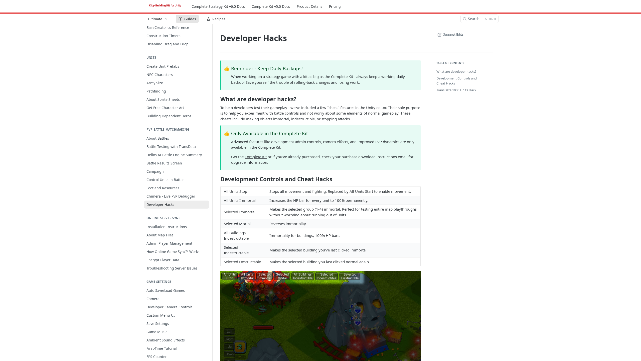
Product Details (309, 6)
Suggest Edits (453, 34)
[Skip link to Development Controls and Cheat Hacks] (217, 179)
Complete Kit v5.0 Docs (271, 6)
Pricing (335, 6)
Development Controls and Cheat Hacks (456, 80)
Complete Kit (256, 156)
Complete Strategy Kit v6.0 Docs (218, 6)
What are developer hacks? (456, 71)
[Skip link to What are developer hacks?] (217, 99)
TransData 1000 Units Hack (456, 90)
